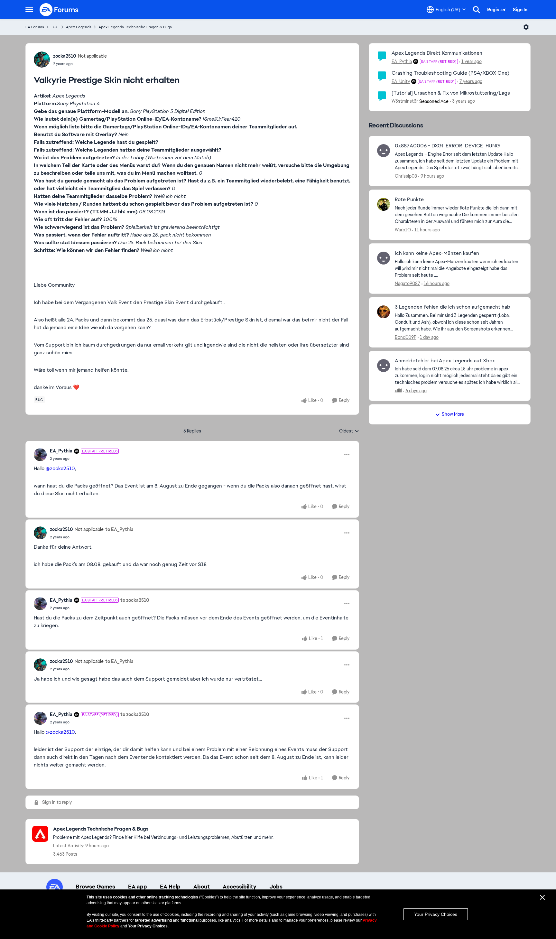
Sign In (520, 10)
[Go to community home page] (59, 9)
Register (496, 10)
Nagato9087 (407, 283)
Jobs (276, 886)
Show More (453, 414)
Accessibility (239, 886)
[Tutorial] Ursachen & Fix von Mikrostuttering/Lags (451, 92)
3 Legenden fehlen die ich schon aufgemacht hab (452, 307)
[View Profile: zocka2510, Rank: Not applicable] (42, 59)
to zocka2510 (134, 600)
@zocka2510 (60, 468)
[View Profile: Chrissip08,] (383, 150)
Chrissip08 (406, 176)
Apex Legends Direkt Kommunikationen (437, 53)
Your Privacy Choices (435, 914)
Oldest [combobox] (349, 431)
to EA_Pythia (119, 529)
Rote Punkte (409, 199)
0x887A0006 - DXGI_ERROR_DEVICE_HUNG (447, 146)
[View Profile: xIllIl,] (383, 365)
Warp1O (403, 230)
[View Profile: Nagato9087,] (383, 258)
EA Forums (34, 27)
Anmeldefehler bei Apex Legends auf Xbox (445, 361)
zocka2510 (64, 56)
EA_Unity (401, 81)
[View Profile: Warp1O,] (383, 204)
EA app (137, 886)
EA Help (170, 886)
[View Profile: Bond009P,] (383, 311)
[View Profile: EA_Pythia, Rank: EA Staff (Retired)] (40, 454)
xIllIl (398, 391)
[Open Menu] (526, 27)
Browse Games (95, 886)
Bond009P (405, 337)
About (201, 886)
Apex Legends (78, 27)
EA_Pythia (61, 451)
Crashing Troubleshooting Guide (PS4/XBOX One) (450, 73)
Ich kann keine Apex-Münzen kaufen (437, 253)
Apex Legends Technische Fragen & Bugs (135, 27)
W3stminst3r (405, 101)
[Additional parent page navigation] (55, 27)
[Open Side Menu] (29, 9)
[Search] (476, 10)
